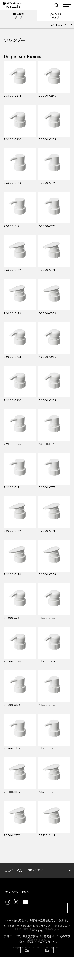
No (47, 950)
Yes (27, 950)
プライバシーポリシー (18, 892)
